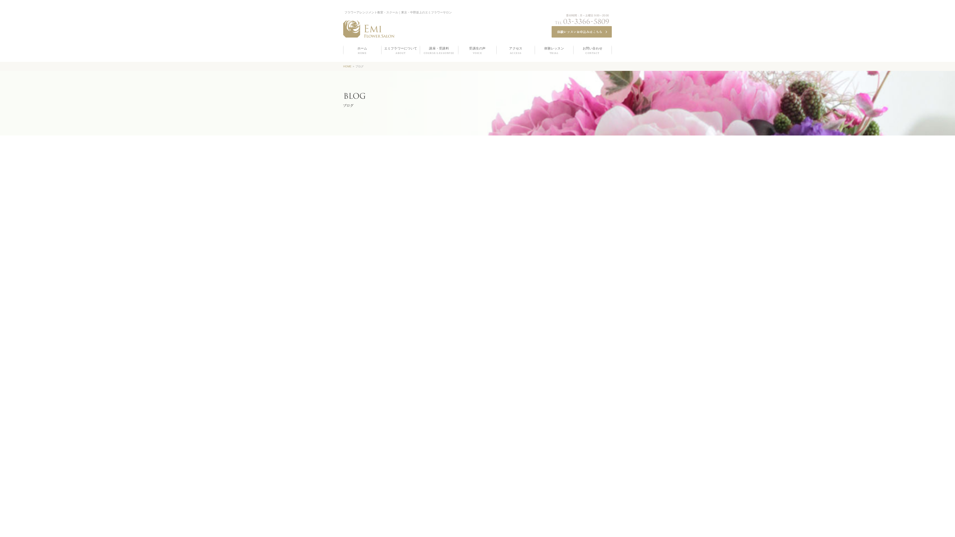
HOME (347, 66)
